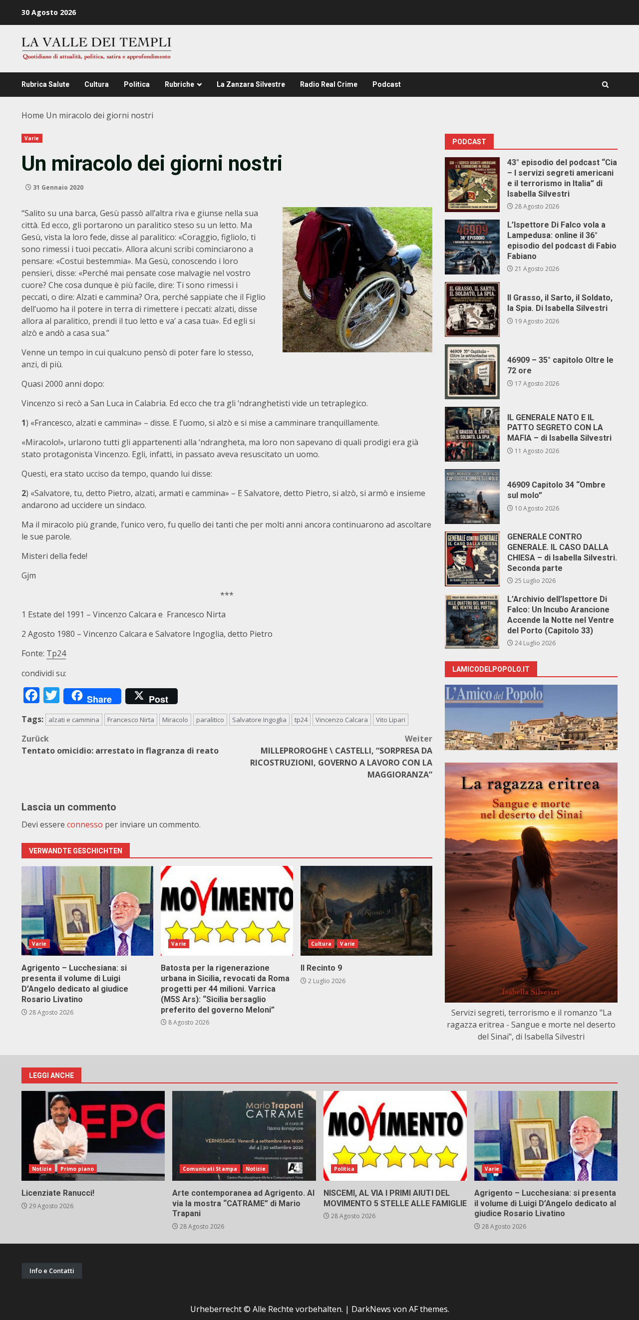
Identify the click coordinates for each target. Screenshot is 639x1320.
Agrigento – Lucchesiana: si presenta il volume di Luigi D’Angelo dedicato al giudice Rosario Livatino (87, 911)
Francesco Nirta (130, 719)
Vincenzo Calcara (342, 719)
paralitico (210, 719)
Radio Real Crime (328, 84)
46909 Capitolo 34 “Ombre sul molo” (472, 496)
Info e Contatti (51, 1270)
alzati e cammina (73, 719)
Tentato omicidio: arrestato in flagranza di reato (120, 744)
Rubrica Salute (45, 84)
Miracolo (175, 719)
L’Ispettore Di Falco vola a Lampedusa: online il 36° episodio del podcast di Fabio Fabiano (472, 247)
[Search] (605, 84)
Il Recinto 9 (366, 911)
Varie (31, 138)
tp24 (301, 719)
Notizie (42, 1168)
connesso (85, 824)
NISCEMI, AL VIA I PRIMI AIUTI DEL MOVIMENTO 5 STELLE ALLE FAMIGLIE (395, 1136)
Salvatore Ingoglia (259, 719)
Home (32, 115)
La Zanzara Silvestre (251, 84)
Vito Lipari (390, 719)
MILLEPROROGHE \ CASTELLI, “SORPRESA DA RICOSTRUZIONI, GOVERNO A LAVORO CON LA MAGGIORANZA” (341, 756)
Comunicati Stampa (210, 1168)
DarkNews (371, 1309)
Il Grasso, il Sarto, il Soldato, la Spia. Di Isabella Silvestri (472, 309)
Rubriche (179, 84)
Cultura (96, 84)
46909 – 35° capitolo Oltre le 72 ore (472, 371)
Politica (137, 84)
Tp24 (56, 653)
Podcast (386, 84)
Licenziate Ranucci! (93, 1136)
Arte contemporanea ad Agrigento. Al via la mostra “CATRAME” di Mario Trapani (244, 1136)
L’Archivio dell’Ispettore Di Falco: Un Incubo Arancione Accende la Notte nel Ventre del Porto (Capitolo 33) (472, 621)
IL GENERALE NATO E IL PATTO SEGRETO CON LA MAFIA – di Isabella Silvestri (472, 434)
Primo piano (77, 1168)
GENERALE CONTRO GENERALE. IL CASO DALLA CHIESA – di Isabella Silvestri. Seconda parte (472, 558)
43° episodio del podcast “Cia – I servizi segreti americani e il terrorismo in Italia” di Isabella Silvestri (472, 184)
